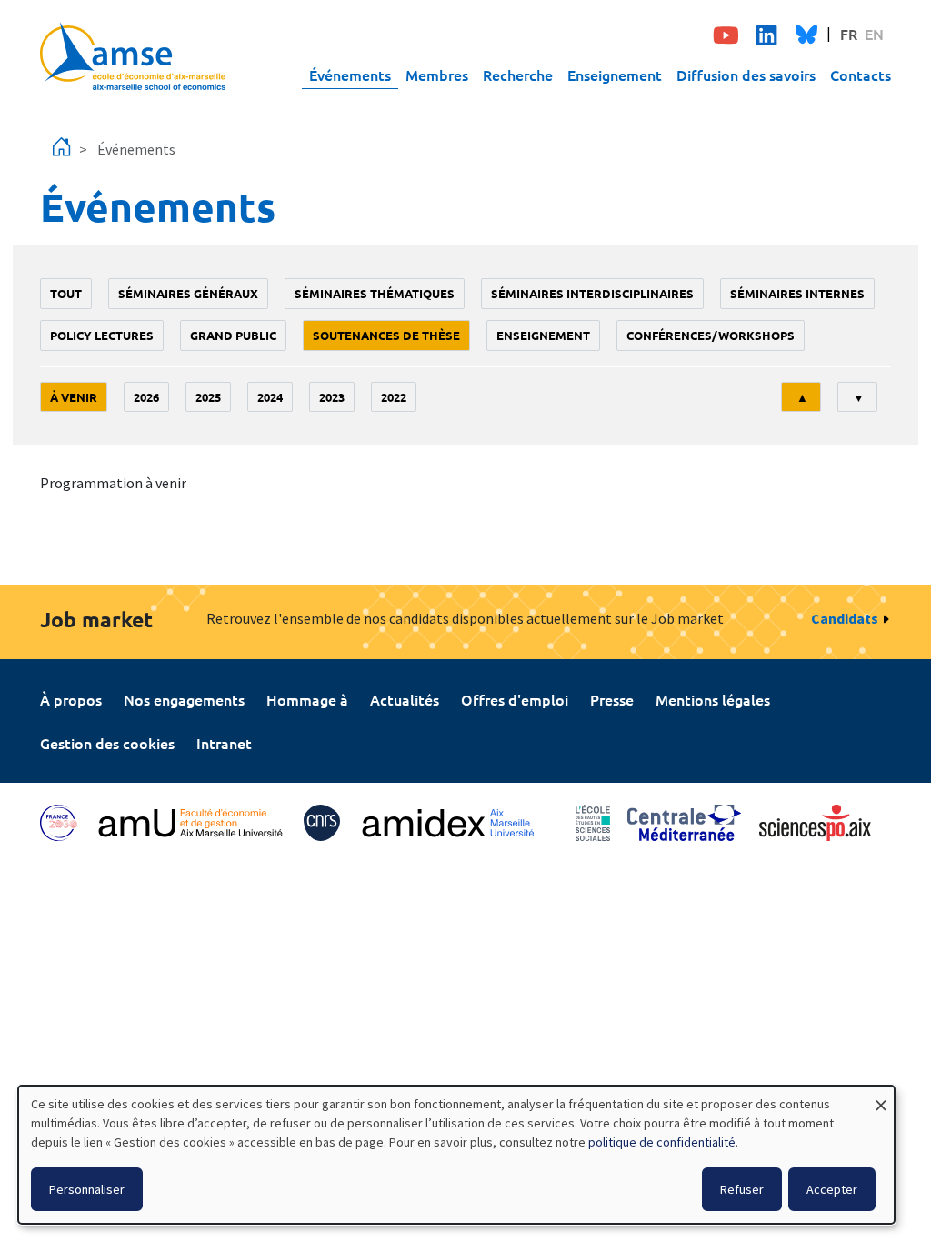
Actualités (404, 699)
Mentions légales (713, 699)
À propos (71, 699)
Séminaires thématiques (375, 293)
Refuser (742, 1189)
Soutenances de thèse (386, 335)
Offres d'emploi (514, 699)
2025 (208, 397)
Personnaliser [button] (87, 1189)
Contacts (860, 75)
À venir (73, 397)
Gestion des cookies (107, 743)
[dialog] (456, 1155)
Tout (66, 293)
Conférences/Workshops (710, 335)
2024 (270, 397)
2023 (332, 397)
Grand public (233, 335)
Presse (612, 699)
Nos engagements (184, 699)
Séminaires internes (797, 293)
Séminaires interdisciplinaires (592, 293)
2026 (146, 397)
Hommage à (307, 699)
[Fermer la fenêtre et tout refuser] (881, 1097)
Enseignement (614, 75)
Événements (350, 75)
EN (874, 34)
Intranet (224, 743)
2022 (393, 397)
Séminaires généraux (188, 293)
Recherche (518, 75)
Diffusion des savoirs (746, 75)
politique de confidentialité (662, 1142)
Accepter (831, 1189)
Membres (436, 75)
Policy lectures (102, 335)
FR (848, 34)
